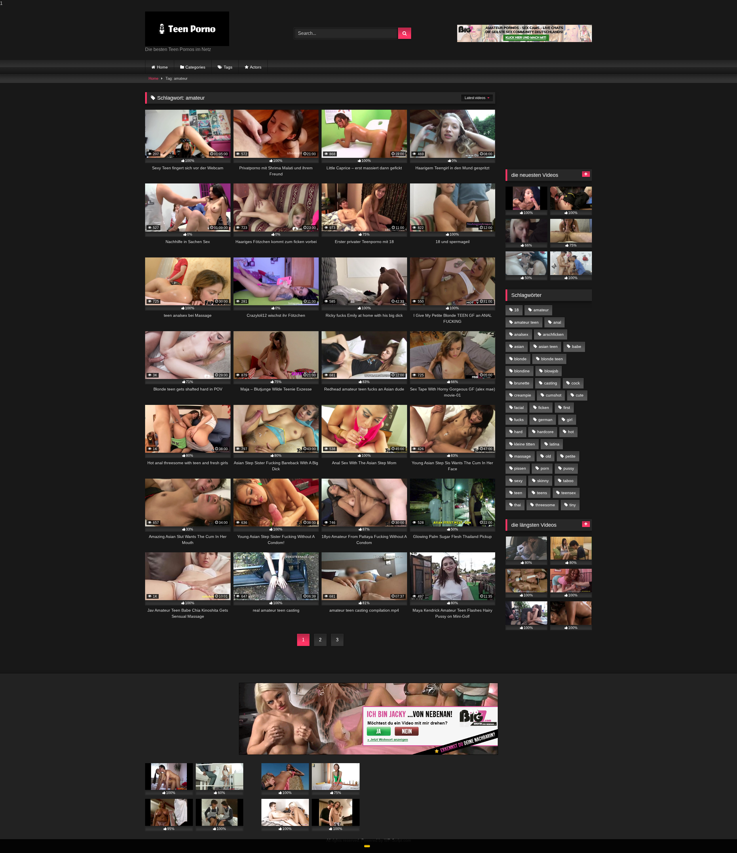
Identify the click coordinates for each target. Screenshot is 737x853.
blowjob (551, 371)
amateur (541, 310)
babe (576, 346)
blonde (520, 359)
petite (570, 456)
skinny (543, 480)
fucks (519, 419)
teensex (568, 492)
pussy (568, 468)
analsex (521, 334)
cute (580, 395)
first (566, 407)
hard (518, 431)
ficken (543, 407)
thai (517, 505)
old (548, 456)
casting (550, 383)
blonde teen (552, 359)
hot (571, 431)
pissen (520, 468)
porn (545, 468)
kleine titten (524, 444)
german (545, 419)
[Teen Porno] (187, 29)
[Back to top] (719, 837)
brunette (521, 383)
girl (569, 419)
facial (519, 407)
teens (542, 492)
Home (162, 67)
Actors (255, 67)
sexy (518, 480)
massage (522, 456)
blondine (522, 371)
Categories (195, 67)
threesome (545, 505)
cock (575, 383)
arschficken (553, 334)
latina (554, 444)
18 (516, 310)
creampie (522, 395)
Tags (228, 67)
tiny (572, 505)
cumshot (553, 395)
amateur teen (526, 322)
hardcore (545, 431)
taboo (568, 480)
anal (557, 322)
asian (519, 346)
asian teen (548, 346)
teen (518, 492)
